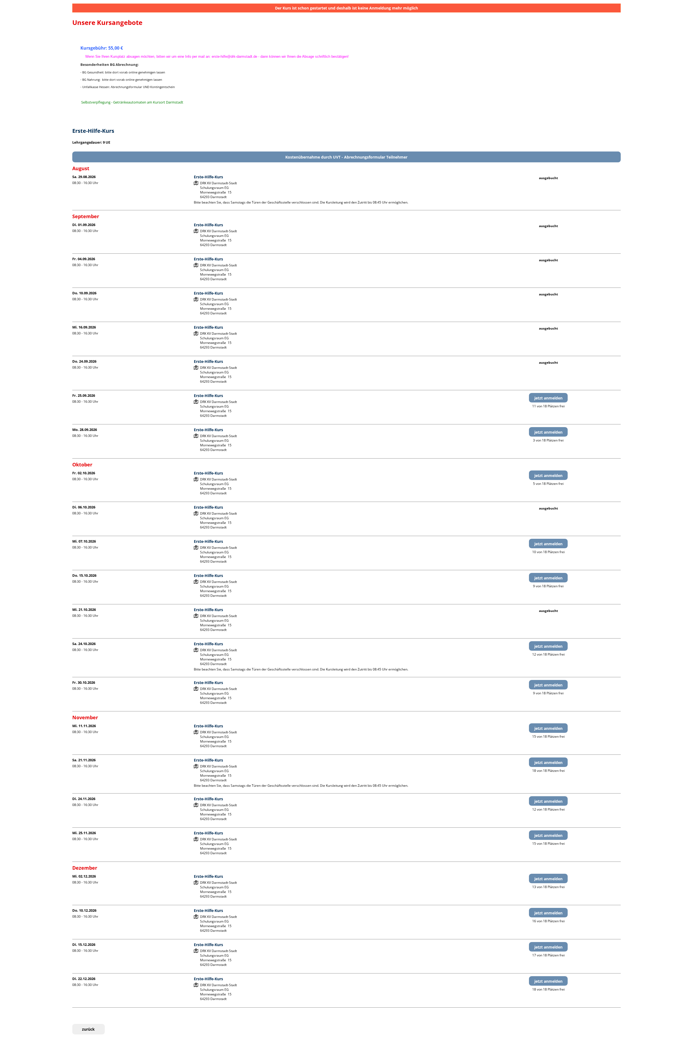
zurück (88, 1029)
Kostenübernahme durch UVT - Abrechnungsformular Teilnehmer (346, 157)
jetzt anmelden (548, 398)
